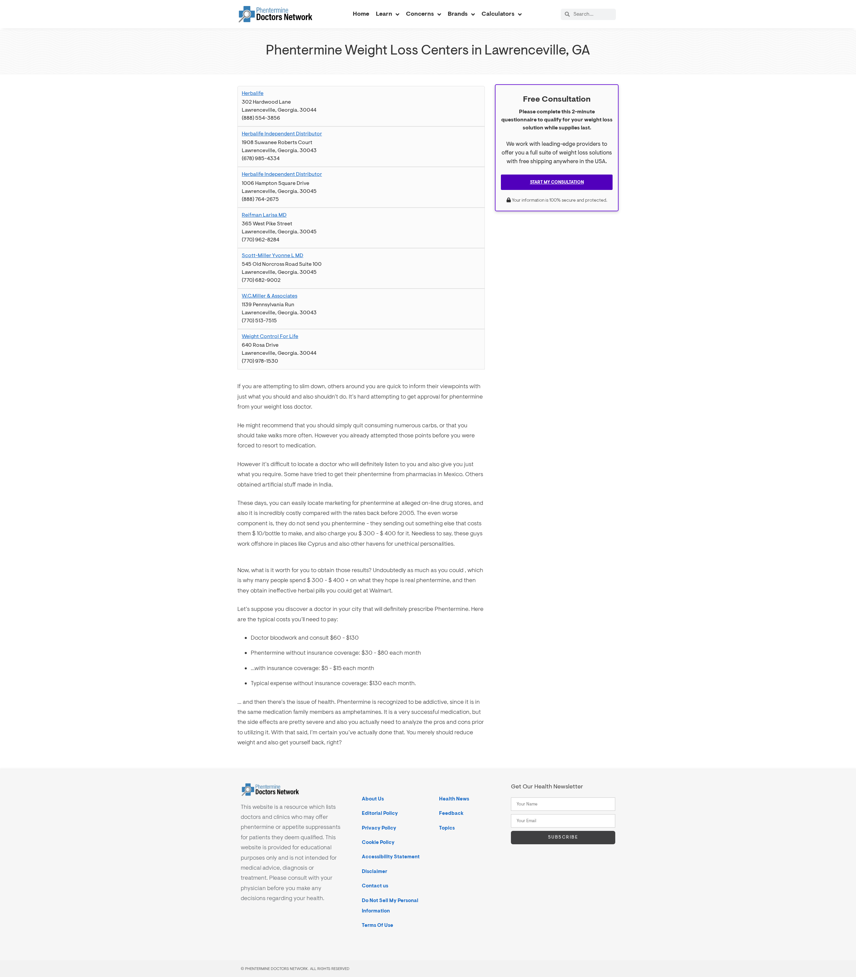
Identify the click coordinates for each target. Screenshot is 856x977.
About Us (373, 799)
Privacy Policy (379, 828)
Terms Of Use (377, 925)
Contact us (375, 886)
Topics (447, 828)
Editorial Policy (380, 813)
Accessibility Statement (391, 857)
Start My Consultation (557, 182)
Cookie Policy (378, 842)
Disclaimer (374, 871)
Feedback (451, 813)
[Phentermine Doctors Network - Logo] (275, 14)
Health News (454, 799)
